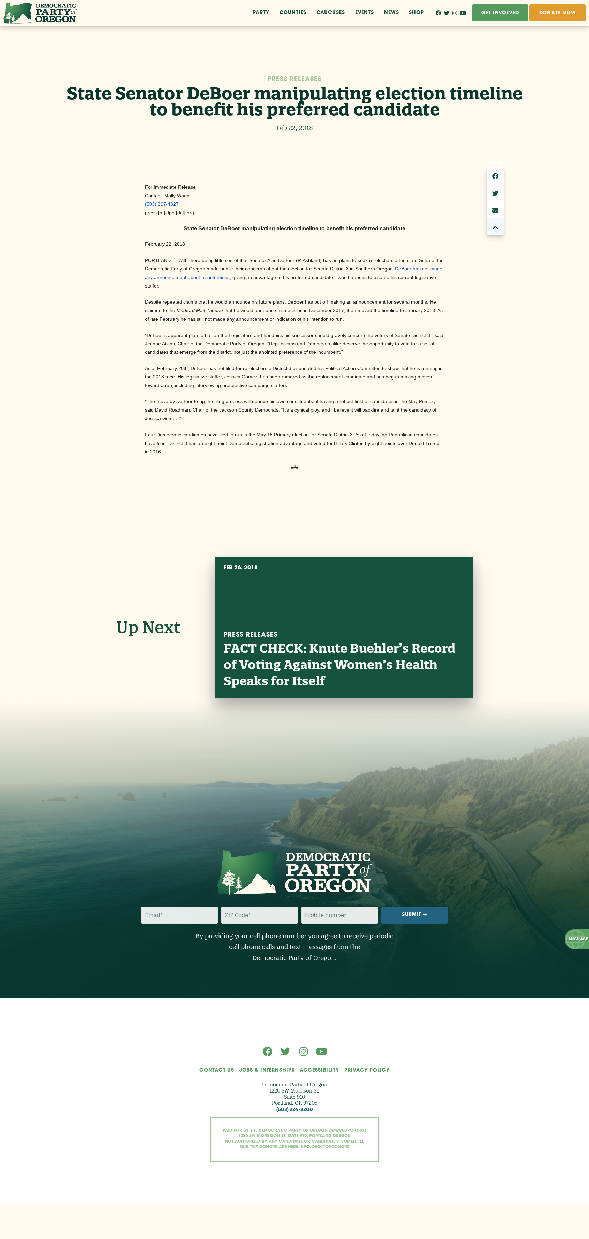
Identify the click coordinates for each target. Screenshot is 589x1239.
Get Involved (500, 13)
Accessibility (319, 1070)
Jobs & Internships (267, 1070)
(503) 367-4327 (162, 204)
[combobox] (309, 915)
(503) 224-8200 (294, 1109)
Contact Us (216, 1070)
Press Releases (294, 80)
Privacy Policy (367, 1070)
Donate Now (557, 13)
